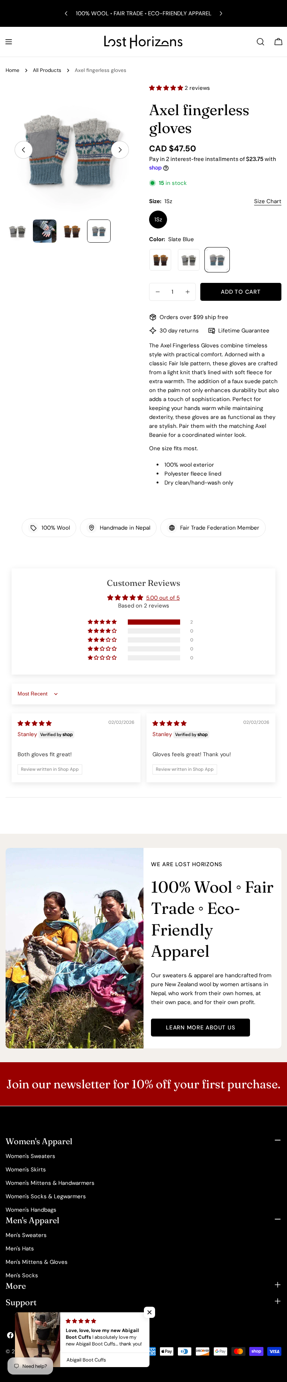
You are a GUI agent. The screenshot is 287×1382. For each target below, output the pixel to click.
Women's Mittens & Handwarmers (50, 1183)
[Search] (260, 41)
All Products (47, 70)
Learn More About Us (200, 1027)
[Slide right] (120, 150)
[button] (167, 88)
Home (12, 70)
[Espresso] (160, 260)
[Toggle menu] (8, 41)
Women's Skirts (26, 1169)
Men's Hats (20, 1248)
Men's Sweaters (26, 1235)
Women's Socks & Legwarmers (46, 1196)
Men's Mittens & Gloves (37, 1262)
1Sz (158, 219)
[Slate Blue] (217, 260)
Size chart (267, 201)
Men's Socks (22, 1275)
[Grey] (189, 260)
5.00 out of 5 (163, 598)
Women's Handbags (31, 1210)
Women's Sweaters (30, 1156)
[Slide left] (24, 150)
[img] (35, 723)
